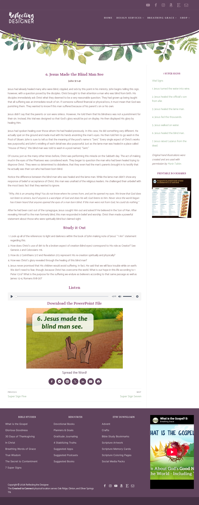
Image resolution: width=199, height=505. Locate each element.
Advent (106, 423)
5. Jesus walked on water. (165, 125)
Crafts (105, 430)
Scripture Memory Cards (116, 448)
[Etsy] (178, 5)
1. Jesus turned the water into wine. (171, 89)
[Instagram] (163, 5)
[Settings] (137, 296)
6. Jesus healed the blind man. (168, 133)
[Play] (11, 296)
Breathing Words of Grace (20, 448)
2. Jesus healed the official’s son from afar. (169, 99)
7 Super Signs (13, 467)
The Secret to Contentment (21, 461)
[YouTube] (148, 5)
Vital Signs (157, 81)
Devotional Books (64, 423)
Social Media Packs (113, 461)
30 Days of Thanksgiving (20, 436)
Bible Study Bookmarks (115, 436)
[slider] (61, 296)
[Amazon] (171, 5)
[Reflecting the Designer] (155, 5)
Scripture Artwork (112, 442)
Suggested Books (64, 461)
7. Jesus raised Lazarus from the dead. (169, 143)
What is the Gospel (16, 423)
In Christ (10, 442)
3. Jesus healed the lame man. (168, 109)
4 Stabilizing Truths (65, 442)
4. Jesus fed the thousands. (167, 117)
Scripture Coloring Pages (116, 455)
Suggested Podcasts (66, 455)
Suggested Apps (63, 448)
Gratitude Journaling (66, 436)
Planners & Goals (63, 430)
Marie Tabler (174, 164)
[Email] (186, 5)
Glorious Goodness (16, 430)
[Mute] (119, 296)
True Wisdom (13, 455)
